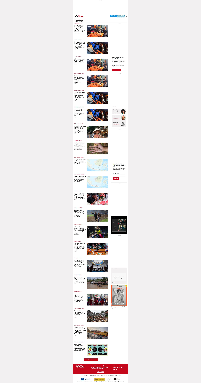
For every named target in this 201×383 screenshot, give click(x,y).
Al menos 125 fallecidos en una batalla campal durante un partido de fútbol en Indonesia (79, 213)
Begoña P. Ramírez (76, 234)
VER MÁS (124, 232)
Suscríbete (113, 15)
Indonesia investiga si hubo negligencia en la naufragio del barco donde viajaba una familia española (79, 45)
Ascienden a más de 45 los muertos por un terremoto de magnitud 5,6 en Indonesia (80, 179)
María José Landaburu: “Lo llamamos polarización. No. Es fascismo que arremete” (115, 221)
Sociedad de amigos (100, 375)
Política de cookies (118, 375)
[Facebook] (115, 367)
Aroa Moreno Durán (116, 124)
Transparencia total (120, 17)
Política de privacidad (111, 375)
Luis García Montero (116, 118)
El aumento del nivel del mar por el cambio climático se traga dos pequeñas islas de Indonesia (80, 280)
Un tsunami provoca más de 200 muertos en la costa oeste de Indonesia (79, 313)
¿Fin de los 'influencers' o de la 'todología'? (116, 110)
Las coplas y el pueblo (115, 116)
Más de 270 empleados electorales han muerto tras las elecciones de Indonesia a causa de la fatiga (79, 297)
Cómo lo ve (114, 217)
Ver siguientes (90, 359)
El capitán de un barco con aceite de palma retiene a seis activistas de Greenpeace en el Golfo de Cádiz (80, 331)
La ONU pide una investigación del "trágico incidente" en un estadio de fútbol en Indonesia (79, 196)
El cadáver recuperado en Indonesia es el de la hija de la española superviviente (79, 79)
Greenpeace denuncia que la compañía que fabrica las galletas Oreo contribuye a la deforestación (79, 347)
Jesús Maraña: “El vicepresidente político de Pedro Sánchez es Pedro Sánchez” (115, 228)
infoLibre (75, 64)
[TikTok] (116, 369)
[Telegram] (121, 367)
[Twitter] (119, 367)
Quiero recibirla (116, 69)
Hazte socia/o (100, 371)
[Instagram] (123, 367)
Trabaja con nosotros (92, 375)
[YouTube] (114, 369)
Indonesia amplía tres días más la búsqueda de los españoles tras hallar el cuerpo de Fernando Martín (79, 29)
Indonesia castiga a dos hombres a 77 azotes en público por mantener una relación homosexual (79, 263)
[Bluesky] (117, 367)
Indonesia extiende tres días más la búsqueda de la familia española (79, 61)
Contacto (81, 375)
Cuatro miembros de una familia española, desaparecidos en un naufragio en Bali (79, 112)
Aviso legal (105, 375)
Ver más (113, 282)
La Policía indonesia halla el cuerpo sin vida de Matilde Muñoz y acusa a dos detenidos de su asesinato (80, 129)
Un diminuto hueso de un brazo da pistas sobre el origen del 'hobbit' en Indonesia (79, 145)
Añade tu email (116, 173)
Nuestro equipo (86, 375)
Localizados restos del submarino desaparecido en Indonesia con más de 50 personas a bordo (79, 247)
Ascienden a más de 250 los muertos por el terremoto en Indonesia (80, 161)
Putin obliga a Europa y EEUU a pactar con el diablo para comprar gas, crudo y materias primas (80, 230)
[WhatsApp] (114, 367)
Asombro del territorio (115, 123)
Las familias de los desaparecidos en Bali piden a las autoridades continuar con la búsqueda (79, 96)
